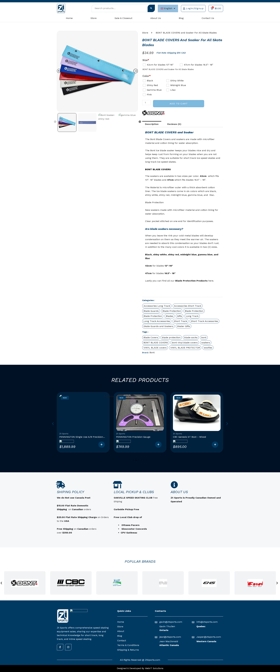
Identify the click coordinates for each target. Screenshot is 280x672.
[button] (182, 229)
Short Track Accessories (204, 321)
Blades (169, 316)
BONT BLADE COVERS (156, 342)
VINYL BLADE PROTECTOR (185, 347)
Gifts (179, 316)
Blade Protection (171, 311)
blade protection (171, 337)
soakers (205, 342)
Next (140, 121)
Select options (158, 444)
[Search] (151, 8)
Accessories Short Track (187, 305)
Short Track (180, 321)
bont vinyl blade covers (185, 342)
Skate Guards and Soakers (158, 326)
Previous (55, 121)
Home (69, 18)
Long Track (192, 316)
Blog (181, 18)
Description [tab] (152, 124)
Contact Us (208, 18)
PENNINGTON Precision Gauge (133, 436)
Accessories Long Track (157, 305)
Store (94, 18)
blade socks (190, 337)
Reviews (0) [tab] (174, 124)
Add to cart (179, 103)
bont (203, 337)
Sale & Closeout (123, 18)
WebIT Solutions (153, 668)
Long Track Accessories (157, 321)
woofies (208, 347)
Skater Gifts (183, 326)
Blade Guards (151, 311)
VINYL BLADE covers (155, 347)
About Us (155, 18)
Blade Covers (151, 337)
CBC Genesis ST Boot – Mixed (189, 436)
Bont (152, 352)
